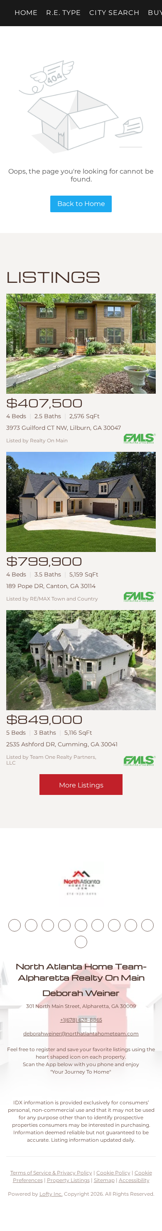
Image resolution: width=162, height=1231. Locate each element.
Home (26, 13)
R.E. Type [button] (63, 13)
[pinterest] (147, 925)
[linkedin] (31, 925)
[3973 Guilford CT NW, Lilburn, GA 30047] (81, 344)
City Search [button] (114, 13)
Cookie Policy (113, 1173)
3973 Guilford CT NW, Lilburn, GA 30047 (63, 428)
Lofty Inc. (51, 1194)
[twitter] (48, 925)
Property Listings (68, 1180)
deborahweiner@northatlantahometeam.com (81, 1033)
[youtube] (97, 925)
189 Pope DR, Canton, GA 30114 (51, 586)
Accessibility (134, 1180)
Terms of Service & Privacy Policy (51, 1173)
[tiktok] (114, 925)
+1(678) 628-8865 (81, 1020)
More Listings (81, 785)
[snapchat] (131, 925)
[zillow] (64, 925)
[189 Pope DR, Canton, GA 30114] (81, 502)
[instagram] (81, 925)
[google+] (81, 942)
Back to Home (81, 204)
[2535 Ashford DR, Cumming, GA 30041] (81, 660)
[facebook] (14, 925)
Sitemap (104, 1180)
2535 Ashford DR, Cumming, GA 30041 (62, 744)
